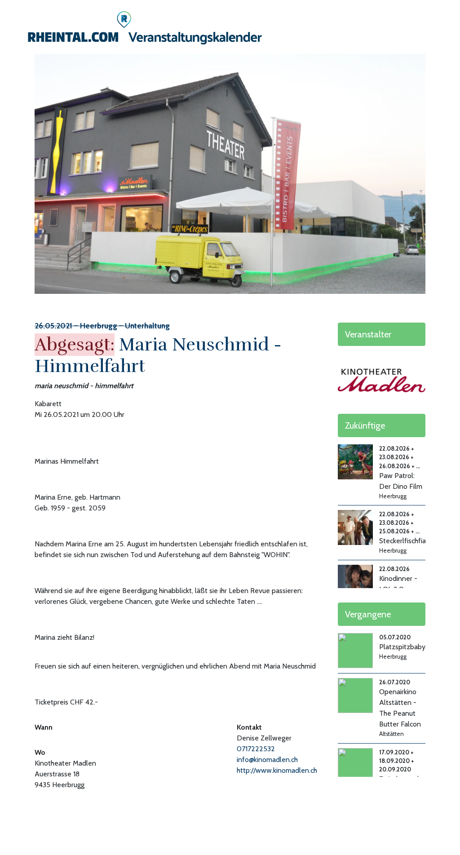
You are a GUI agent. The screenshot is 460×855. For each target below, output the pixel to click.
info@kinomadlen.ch (267, 759)
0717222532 (256, 748)
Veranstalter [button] (368, 334)
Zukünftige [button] (365, 425)
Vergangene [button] (368, 614)
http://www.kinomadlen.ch (277, 770)
